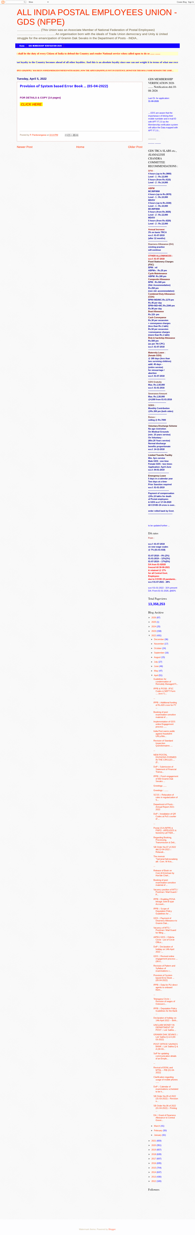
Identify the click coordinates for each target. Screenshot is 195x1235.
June (156, 666)
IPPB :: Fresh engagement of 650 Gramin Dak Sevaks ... (165, 778)
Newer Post (25, 146)
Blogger (111, 1229)
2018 (154, 1154)
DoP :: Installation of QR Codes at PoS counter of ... (164, 816)
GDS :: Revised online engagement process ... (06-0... (165, 958)
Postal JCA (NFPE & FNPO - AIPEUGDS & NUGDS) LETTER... (164, 830)
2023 (154, 631)
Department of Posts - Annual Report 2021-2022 (164, 806)
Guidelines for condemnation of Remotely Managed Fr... (165, 681)
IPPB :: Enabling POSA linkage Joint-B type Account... (164, 901)
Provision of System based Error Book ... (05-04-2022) (163, 977)
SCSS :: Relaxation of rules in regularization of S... (165, 797)
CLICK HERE (31, 104)
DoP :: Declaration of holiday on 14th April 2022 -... (163, 949)
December (159, 639)
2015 (154, 1168)
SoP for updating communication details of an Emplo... (164, 1056)
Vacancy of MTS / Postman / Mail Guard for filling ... (164, 930)
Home (21, 45)
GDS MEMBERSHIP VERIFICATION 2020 (45, 45)
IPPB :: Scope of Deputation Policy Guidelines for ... (162, 911)
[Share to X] (71, 135)
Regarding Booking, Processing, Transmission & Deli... (164, 840)
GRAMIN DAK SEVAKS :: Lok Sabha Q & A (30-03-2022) (165, 1037)
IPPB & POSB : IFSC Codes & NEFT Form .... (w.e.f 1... (164, 691)
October (158, 648)
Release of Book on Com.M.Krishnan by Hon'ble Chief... (163, 873)
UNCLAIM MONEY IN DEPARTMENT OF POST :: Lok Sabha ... (164, 1027)
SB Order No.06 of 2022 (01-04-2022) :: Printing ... (165, 1108)
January (158, 1135)
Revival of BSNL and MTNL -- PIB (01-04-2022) (164, 1070)
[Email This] (66, 135)
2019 (154, 1150)
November (159, 644)
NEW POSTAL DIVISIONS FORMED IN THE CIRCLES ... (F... (164, 758)
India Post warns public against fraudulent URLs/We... (164, 733)
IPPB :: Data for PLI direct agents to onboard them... (165, 987)
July (156, 662)
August (157, 657)
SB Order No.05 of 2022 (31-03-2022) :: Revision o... (165, 1098)
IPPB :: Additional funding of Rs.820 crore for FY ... (165, 705)
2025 (154, 622)
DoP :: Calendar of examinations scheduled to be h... (165, 1089)
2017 (154, 1159)
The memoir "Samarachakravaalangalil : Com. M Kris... (165, 859)
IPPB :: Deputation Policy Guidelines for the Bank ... (165, 1011)
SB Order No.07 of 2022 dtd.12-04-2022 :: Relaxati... (164, 849)
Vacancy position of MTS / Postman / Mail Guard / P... (165, 892)
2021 (154, 1141)
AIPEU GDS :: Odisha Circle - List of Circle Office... (163, 939)
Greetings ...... (160, 786)
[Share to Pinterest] (77, 135)
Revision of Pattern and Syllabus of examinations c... (164, 968)
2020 (154, 1145)
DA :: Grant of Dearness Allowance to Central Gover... (164, 1117)
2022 (154, 635)
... (154, 698)
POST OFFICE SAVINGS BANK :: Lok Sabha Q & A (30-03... (165, 1046)
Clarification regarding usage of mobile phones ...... (165, 1079)
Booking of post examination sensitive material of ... (164, 714)
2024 (154, 626)
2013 (154, 1177)
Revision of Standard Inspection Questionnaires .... (163, 743)
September (159, 653)
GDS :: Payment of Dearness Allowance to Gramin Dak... (165, 920)
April (156, 675)
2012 (154, 1181)
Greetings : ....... (160, 790)
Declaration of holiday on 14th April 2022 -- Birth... (165, 1019)
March (157, 1126)
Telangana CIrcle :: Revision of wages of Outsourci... (164, 1001)
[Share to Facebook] (74, 135)
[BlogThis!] (69, 135)
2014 (154, 1172)
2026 (154, 617)
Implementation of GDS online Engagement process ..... (164, 724)
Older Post (135, 146)
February (158, 1130)
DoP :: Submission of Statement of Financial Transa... (164, 769)
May (156, 671)
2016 (154, 1163)
